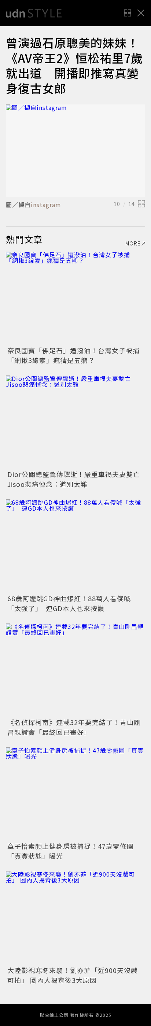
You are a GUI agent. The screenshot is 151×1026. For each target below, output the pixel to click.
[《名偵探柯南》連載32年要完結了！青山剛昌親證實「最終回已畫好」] (75, 669)
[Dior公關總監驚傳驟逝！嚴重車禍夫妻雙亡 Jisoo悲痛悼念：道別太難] (75, 421)
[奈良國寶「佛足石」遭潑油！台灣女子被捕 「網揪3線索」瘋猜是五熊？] (75, 298)
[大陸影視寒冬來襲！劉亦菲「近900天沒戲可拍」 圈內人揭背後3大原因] (75, 917)
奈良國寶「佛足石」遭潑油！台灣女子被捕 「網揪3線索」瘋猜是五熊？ (77, 355)
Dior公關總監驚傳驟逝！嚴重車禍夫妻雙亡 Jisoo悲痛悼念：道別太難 (77, 479)
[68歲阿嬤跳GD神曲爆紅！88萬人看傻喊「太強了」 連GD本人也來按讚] (75, 545)
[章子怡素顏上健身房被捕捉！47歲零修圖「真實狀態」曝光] (75, 793)
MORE (133, 243)
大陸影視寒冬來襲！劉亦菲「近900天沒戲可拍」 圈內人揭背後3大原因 (72, 975)
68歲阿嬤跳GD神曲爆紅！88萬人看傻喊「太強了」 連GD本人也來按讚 (69, 603)
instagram (46, 204)
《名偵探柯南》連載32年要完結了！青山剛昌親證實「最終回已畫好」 (74, 727)
